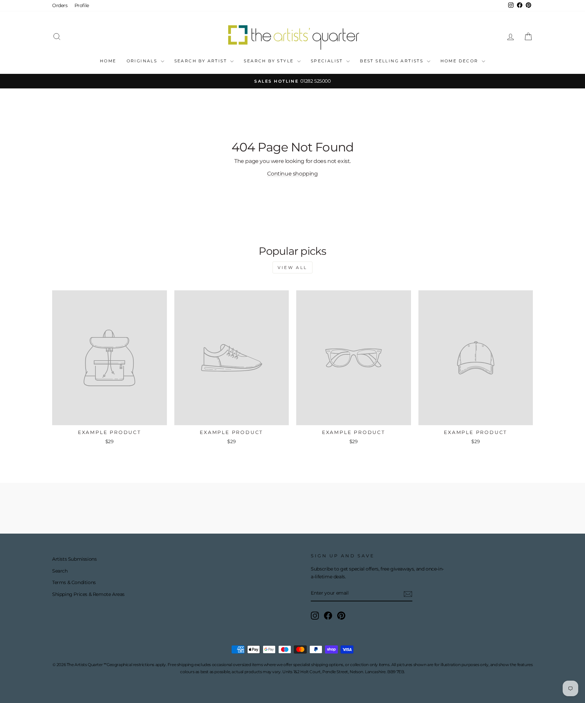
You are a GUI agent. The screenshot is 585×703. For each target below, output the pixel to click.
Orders (60, 5)
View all (292, 267)
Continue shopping (292, 173)
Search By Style (269, 60)
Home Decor (460, 60)
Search (60, 571)
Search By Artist (201, 60)
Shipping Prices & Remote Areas (88, 594)
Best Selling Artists (392, 60)
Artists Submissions (74, 559)
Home (108, 60)
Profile (81, 5)
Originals (143, 60)
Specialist (328, 60)
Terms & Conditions (74, 582)
